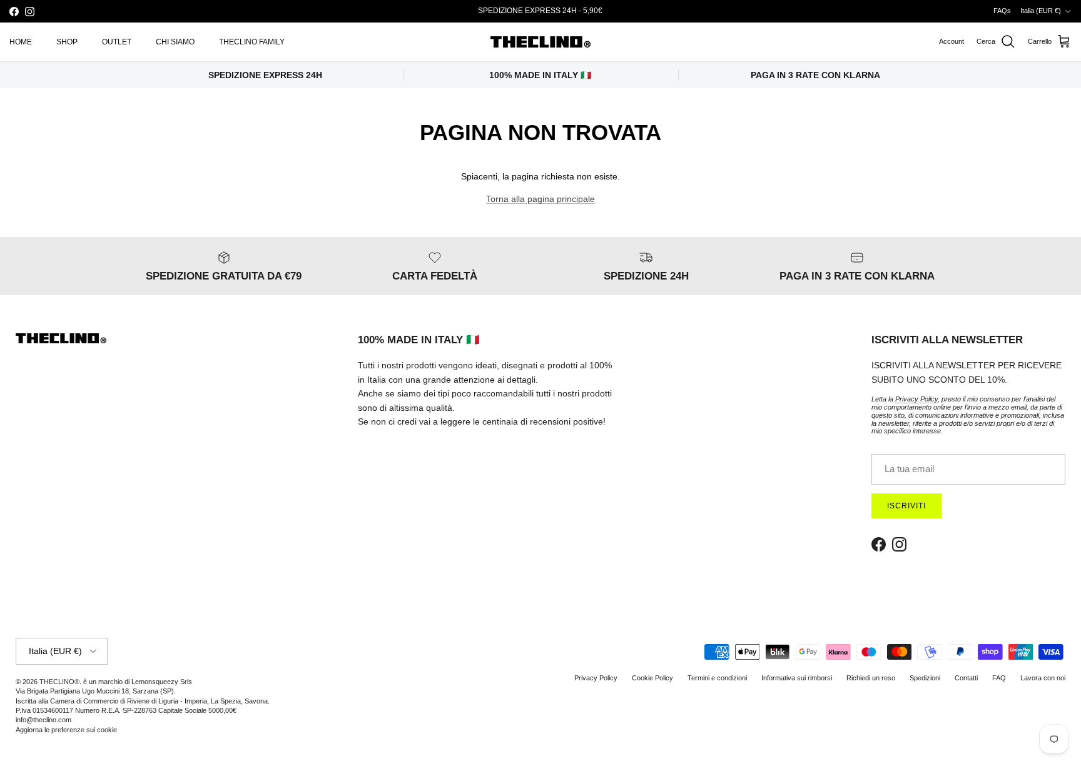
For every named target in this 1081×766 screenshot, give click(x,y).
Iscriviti (686, 671)
